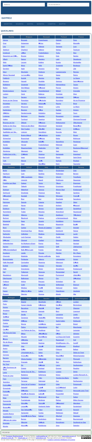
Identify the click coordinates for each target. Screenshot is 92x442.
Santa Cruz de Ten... (28, 372)
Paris (75, 40)
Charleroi (24, 50)
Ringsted (41, 157)
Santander (24, 413)
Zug (57, 381)
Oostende (24, 85)
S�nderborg (43, 135)
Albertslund (42, 126)
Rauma (58, 103)
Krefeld (5, 266)
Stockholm (42, 302)
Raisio (58, 157)
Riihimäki (59, 145)
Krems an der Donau (10, 100)
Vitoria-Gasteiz (26, 359)
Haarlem (59, 202)
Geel (22, 164)
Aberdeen (76, 403)
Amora (5, 352)
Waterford (24, 190)
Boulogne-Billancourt (80, 148)
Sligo (23, 224)
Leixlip (23, 253)
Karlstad (41, 368)
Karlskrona (42, 425)
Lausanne (59, 314)
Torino (40, 183)
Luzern (58, 324)
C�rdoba (24, 340)
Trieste (40, 215)
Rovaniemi (59, 116)
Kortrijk (23, 78)
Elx (22, 365)
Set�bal (6, 317)
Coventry (76, 337)
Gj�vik (75, 262)
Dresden (6, 215)
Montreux (59, 391)
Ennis (23, 208)
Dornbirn (6, 69)
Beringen (24, 116)
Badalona (24, 375)
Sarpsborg (77, 199)
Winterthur (59, 318)
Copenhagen (43, 40)
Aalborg (41, 50)
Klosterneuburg (8, 91)
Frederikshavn (43, 145)
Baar (57, 397)
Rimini (40, 269)
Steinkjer (76, 240)
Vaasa (58, 75)
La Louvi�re (25, 75)
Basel (58, 308)
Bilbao (23, 334)
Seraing (24, 97)
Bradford (76, 346)
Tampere (59, 46)
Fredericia (42, 97)
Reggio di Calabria (45, 228)
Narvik (75, 272)
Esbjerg (41, 56)
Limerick (24, 180)
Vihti (57, 148)
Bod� (75, 224)
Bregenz (6, 81)
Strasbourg (77, 59)
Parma (40, 243)
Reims (75, 75)
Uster (58, 384)
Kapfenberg (7, 110)
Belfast (75, 349)
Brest (75, 103)
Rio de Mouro (8, 342)
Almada (5, 410)
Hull (74, 340)
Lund (40, 340)
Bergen (75, 174)
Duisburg (6, 208)
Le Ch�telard (61, 387)
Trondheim (77, 177)
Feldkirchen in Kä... (10, 154)
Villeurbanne (77, 123)
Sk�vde (41, 422)
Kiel (4, 272)
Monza (40, 278)
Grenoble (76, 91)
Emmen (58, 368)
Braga (5, 314)
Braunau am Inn (8, 123)
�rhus (40, 43)
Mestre (40, 231)
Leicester (76, 330)
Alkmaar (59, 250)
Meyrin (58, 406)
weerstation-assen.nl (69, 436)
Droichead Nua (26, 231)
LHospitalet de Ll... (27, 352)
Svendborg (42, 132)
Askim (75, 288)
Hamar (75, 231)
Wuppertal (6, 221)
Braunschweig (8, 259)
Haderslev (42, 148)
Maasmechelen (26, 148)
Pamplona (24, 397)
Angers (75, 88)
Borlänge (41, 400)
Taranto (41, 221)
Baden (5, 88)
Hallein (5, 119)
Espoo (58, 43)
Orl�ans (76, 129)
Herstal (23, 145)
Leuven (23, 62)
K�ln (5, 180)
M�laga (24, 321)
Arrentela (6, 423)
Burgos (23, 419)
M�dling (6, 113)
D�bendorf (60, 403)
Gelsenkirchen (8, 243)
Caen (75, 145)
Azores (5, 307)
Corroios (6, 355)
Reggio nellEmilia (44, 256)
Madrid (23, 302)
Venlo (58, 256)
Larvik (75, 234)
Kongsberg (77, 256)
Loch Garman (26, 237)
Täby (40, 378)
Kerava (58, 129)
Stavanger (77, 180)
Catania (41, 202)
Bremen (6, 199)
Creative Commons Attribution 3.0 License (61, 440)
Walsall (75, 413)
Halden (75, 237)
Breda (58, 193)
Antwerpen (25, 43)
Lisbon (5, 301)
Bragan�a (7, 407)
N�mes (76, 97)
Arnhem (58, 205)
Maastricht (59, 224)
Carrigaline (25, 262)
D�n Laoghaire (26, 177)
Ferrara (41, 266)
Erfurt (5, 288)
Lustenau (6, 116)
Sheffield (76, 318)
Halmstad (41, 381)
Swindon (76, 425)
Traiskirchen (7, 129)
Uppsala (41, 311)
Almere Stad (60, 190)
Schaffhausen (61, 346)
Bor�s (40, 356)
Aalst (23, 69)
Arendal (76, 228)
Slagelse (41, 116)
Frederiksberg (43, 53)
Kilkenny (24, 215)
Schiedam (59, 281)
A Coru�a (24, 356)
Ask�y (75, 266)
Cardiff (75, 343)
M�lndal (41, 365)
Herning (41, 78)
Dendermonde (26, 113)
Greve (40, 75)
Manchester (77, 327)
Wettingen (59, 413)
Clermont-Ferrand (79, 119)
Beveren (24, 110)
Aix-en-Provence (79, 100)
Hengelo (59, 266)
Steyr (5, 72)
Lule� (40, 387)
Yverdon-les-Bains (62, 378)
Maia (4, 398)
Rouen (75, 135)
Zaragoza (24, 318)
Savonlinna (60, 142)
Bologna (41, 196)
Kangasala (59, 154)
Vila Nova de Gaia (9, 333)
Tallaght (24, 186)
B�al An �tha (26, 291)
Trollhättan (42, 391)
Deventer (59, 240)
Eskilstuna (42, 372)
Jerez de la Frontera (28, 384)
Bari (39, 199)
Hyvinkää (59, 94)
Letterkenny (25, 247)
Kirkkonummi (60, 123)
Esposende (7, 401)
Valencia (24, 311)
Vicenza (41, 294)
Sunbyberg (42, 419)
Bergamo (41, 285)
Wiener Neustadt (9, 75)
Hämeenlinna (60, 85)
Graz (4, 43)
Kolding (41, 62)
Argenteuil (76, 154)
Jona (57, 425)
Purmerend (60, 275)
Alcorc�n (24, 425)
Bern (57, 311)
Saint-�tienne (78, 81)
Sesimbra (6, 382)
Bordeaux (76, 65)
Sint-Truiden (25, 129)
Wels (4, 62)
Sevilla (23, 314)
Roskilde (41, 81)
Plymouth (76, 359)
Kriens (58, 375)
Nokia (58, 138)
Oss (57, 278)
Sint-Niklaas (25, 88)
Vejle (40, 65)
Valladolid (24, 343)
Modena (41, 234)
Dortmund (6, 193)
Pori (57, 69)
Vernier (58, 359)
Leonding (6, 107)
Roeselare (24, 100)
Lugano (58, 372)
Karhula (58, 161)
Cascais (6, 395)
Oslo (75, 170)
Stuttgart (6, 190)
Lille (74, 69)
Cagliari (41, 240)
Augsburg (6, 253)
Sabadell (24, 387)
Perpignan (77, 142)
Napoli (40, 180)
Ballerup (41, 94)
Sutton (75, 397)
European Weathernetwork (14, 436)
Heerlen (58, 253)
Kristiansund (77, 269)
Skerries (24, 294)
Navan (23, 205)
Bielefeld (6, 224)
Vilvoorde (24, 142)
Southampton (78, 365)
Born (57, 243)
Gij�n (23, 349)
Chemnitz (6, 256)
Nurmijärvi (59, 100)
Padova (41, 218)
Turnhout (24, 119)
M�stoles (24, 391)
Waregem (24, 151)
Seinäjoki (59, 126)
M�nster (6, 240)
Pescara (41, 281)
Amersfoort (60, 212)
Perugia (41, 253)
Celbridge (24, 234)
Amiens (76, 110)
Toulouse (76, 50)
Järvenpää (59, 97)
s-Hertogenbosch (62, 218)
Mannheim (6, 231)
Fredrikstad (77, 186)
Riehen (58, 400)
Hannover (6, 202)
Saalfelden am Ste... (10, 132)
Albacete (24, 422)
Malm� (41, 308)
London (76, 302)
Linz (4, 46)
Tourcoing (76, 164)
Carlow (23, 228)
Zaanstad (59, 208)
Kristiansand (77, 190)
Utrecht (58, 177)
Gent (23, 46)
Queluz (5, 323)
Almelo (58, 294)
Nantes (75, 56)
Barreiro (6, 358)
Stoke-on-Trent (78, 352)
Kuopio (58, 62)
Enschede (59, 199)
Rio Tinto (6, 364)
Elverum (76, 285)
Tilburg (58, 183)
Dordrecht (59, 231)
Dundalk (24, 196)
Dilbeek (23, 123)
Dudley (75, 378)
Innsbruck (6, 53)
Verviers (24, 103)
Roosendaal (60, 272)
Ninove (23, 161)
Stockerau (6, 151)
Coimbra (6, 320)
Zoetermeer (60, 234)
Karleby (58, 110)
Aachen (5, 247)
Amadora (6, 310)
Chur (57, 352)
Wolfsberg (6, 85)
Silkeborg (41, 85)
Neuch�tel (60, 356)
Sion (57, 362)
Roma (40, 170)
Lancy (58, 365)
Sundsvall (41, 384)
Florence (41, 193)
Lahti (57, 59)
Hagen (5, 291)
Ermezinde (7, 388)
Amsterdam (60, 170)
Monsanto (6, 361)
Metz (75, 132)
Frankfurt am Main (9, 183)
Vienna (5, 40)
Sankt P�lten (8, 65)
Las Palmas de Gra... (28, 330)
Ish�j (40, 161)
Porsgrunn (77, 221)
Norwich (76, 410)
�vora (5, 339)
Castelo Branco (8, 414)
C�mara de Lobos (9, 420)
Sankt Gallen (60, 321)
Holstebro (41, 113)
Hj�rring (41, 138)
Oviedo (23, 368)
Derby (75, 372)
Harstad (76, 243)
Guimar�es (7, 385)
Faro (4, 379)
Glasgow (76, 308)
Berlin (5, 170)
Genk (23, 94)
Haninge (41, 343)
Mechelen (24, 72)
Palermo (41, 186)
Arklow (23, 281)
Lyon (75, 46)
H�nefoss (77, 278)
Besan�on (77, 126)
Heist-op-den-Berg (27, 126)
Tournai (23, 91)
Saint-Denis (77, 157)
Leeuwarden (60, 259)
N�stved (41, 88)
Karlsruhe (6, 234)
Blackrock (24, 218)
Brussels (24, 40)
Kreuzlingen (60, 422)
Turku (58, 53)
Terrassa (24, 381)
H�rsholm (42, 100)
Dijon (75, 94)
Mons (23, 65)
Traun (5, 97)
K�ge (40, 110)
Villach (5, 59)
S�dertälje (42, 359)
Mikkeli (58, 91)
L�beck (6, 285)
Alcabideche (7, 417)
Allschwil (59, 416)
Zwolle (58, 237)
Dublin (23, 170)
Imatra (58, 135)
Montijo (5, 426)
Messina (41, 212)
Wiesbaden (7, 237)
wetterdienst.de (41, 438)
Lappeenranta (61, 72)
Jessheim (76, 291)
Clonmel (24, 240)
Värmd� (41, 403)
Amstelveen (60, 269)
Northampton (78, 381)
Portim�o (6, 391)
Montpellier (77, 62)
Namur (23, 59)
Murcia (23, 324)
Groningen (59, 186)
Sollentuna (42, 375)
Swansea (76, 416)
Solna (40, 352)
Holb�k (41, 142)
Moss (75, 218)
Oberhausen (7, 278)
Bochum (6, 218)
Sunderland (77, 406)
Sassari (41, 275)
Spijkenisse (60, 285)
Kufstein (6, 135)
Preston (76, 394)
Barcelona (24, 308)
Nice (74, 53)
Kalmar (41, 416)
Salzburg (6, 50)
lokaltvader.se (22, 438)
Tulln (4, 161)
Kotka (58, 78)
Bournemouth (78, 419)
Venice (40, 205)
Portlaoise (24, 259)
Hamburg (6, 174)
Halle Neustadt (8, 262)
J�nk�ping (42, 334)
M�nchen (6, 177)
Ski (74, 281)
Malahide (24, 256)
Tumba (40, 413)
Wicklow (24, 288)
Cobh (23, 285)
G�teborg (42, 305)
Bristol (75, 324)
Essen (5, 186)
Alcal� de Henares (28, 394)
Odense (41, 46)
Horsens (41, 69)
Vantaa (58, 50)
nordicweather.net (41, 436)
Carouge (59, 410)
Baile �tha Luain (27, 250)
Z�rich (58, 302)
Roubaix (76, 161)
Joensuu (59, 81)
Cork (22, 174)
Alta (74, 294)
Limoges (76, 116)
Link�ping (42, 324)
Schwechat (7, 138)
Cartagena (25, 378)
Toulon (75, 85)
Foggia (40, 250)
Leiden (58, 228)
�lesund (76, 205)
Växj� (40, 362)
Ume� (40, 346)
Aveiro (5, 348)
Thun (58, 330)
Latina (40, 291)
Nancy (75, 151)
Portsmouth (77, 384)
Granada (24, 362)
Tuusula (58, 119)
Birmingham (77, 305)
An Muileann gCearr (28, 243)
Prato (40, 237)
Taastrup (41, 119)
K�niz (58, 334)
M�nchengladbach (10, 250)
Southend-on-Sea (79, 422)
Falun (40, 410)
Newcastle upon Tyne (81, 391)
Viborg (40, 107)
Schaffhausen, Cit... (63, 343)
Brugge (23, 56)
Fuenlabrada (25, 400)
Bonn (5, 228)
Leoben (5, 94)
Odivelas (6, 345)
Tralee (23, 212)
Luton (75, 387)
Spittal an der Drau (9, 126)
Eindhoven (59, 180)
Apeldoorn (59, 215)
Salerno (41, 259)
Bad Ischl (6, 157)
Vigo (22, 346)
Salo (57, 151)
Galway (23, 183)
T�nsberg (77, 215)
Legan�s (24, 406)
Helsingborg (42, 327)
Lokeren (24, 132)
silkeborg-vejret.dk (7, 438)
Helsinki (58, 40)
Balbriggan (25, 278)
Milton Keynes (78, 400)
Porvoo (58, 88)
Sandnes (76, 193)
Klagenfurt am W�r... (10, 56)
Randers (41, 59)
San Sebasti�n (26, 410)
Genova (41, 190)
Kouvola (59, 132)
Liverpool (76, 311)
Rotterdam (59, 174)
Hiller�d (41, 129)
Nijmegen (59, 196)
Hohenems (7, 164)
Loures (5, 336)
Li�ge (23, 53)
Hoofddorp (59, 221)
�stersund (42, 397)
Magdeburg (7, 275)
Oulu (57, 56)
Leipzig (5, 205)
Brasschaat (25, 138)
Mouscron (24, 107)
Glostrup (41, 154)
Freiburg (6, 281)
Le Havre (76, 78)
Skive (40, 151)
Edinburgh (77, 321)
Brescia (41, 224)
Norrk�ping (42, 337)
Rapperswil (60, 340)
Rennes (76, 72)
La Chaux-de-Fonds (63, 337)
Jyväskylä (59, 65)
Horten (75, 259)
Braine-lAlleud (26, 135)
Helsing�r (42, 103)
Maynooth (24, 275)
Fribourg (59, 349)
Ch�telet (24, 154)
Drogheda (24, 193)
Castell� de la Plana (28, 416)
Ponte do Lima (8, 376)
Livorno (41, 247)
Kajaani (58, 113)
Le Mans (76, 107)
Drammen (76, 183)
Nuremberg (7, 212)
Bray (22, 199)
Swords (23, 202)
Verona (41, 208)
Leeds (75, 314)
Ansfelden (6, 142)
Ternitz (5, 145)
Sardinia (41, 174)
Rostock (6, 294)
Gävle (40, 349)
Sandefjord (77, 208)
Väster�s (41, 318)
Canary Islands (26, 305)
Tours (75, 113)
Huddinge (41, 330)
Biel (57, 327)
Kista (40, 314)
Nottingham (77, 362)
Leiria (5, 372)
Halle (5, 269)
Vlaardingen (60, 291)
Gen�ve (59, 305)
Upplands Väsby (44, 406)
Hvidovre (41, 72)
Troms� (76, 196)
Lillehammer (77, 247)
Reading (76, 368)
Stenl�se (41, 164)
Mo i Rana (77, 253)
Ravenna (41, 262)
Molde (75, 250)
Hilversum (59, 262)
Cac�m (6, 329)
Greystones (25, 269)
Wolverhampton (78, 356)
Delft (57, 247)
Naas (23, 221)
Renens (58, 419)
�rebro (41, 321)
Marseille (76, 43)
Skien (75, 202)
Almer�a (24, 403)
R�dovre (41, 123)
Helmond (59, 288)
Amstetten (6, 103)
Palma (23, 327)
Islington (76, 334)
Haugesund (77, 212)
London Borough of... (80, 375)
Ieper (23, 157)
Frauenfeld (60, 394)
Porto (5, 304)
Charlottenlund (43, 91)
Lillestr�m (77, 275)
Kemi (57, 164)
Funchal (6, 326)
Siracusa (41, 272)
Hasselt (23, 81)
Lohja (58, 107)
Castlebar (24, 266)
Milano (40, 177)
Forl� (40, 288)
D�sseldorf (7, 196)
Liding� (41, 394)
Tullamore (24, 272)
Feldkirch (6, 78)
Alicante (24, 337)
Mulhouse (76, 138)
